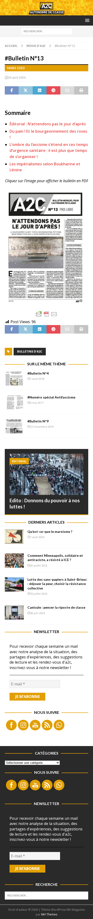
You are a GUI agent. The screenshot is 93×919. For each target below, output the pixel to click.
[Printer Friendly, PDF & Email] (46, 314)
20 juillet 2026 (38, 565)
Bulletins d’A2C (29, 351)
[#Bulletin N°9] (14, 426)
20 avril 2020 (17, 77)
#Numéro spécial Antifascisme (51, 397)
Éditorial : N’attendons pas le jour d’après (48, 124)
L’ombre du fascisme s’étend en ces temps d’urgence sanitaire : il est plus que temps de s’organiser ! (49, 150)
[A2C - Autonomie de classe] (46, 12)
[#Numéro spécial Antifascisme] (14, 402)
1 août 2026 (37, 537)
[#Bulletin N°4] (14, 378)
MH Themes (49, 914)
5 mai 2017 (36, 402)
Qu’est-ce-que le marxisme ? (49, 532)
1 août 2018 (37, 378)
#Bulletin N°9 (38, 421)
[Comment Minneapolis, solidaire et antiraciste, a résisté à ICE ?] (14, 560)
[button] (86, 20)
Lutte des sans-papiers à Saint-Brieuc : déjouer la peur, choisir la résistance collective (57, 583)
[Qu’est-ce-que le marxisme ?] (14, 537)
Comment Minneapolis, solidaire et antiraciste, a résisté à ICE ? (55, 557)
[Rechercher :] (46, 31)
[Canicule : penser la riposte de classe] (14, 612)
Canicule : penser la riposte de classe (56, 607)
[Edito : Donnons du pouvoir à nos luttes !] (46, 474)
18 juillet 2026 (38, 593)
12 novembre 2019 (42, 426)
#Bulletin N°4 (38, 373)
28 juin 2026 (37, 613)
